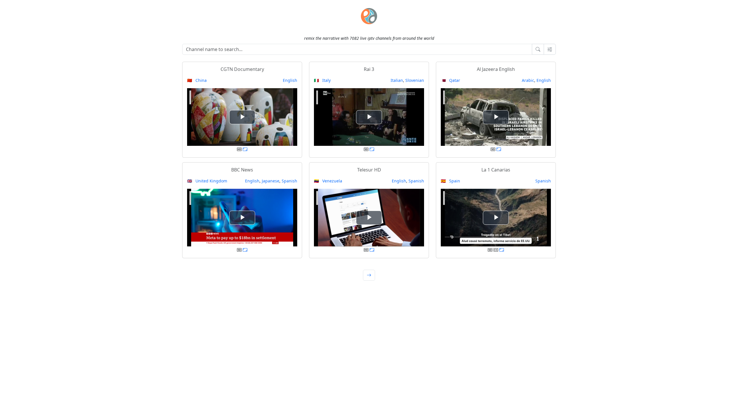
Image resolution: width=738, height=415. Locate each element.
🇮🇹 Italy (322, 80)
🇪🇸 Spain (450, 181)
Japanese (270, 181)
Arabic (528, 80)
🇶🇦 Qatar (450, 80)
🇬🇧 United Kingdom (207, 181)
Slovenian (414, 80)
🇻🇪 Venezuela (328, 181)
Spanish (289, 181)
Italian (397, 80)
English (290, 80)
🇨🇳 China (197, 80)
